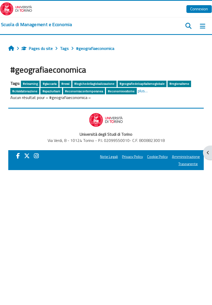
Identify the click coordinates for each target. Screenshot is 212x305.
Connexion (199, 9)
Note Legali (109, 156)
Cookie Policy (157, 156)
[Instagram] (36, 155)
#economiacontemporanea (84, 91)
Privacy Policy (132, 156)
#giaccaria (50, 83)
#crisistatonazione (24, 91)
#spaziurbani (51, 91)
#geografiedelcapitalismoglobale (142, 83)
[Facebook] (18, 155)
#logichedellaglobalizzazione (94, 83)
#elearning (30, 83)
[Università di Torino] (16, 8)
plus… (143, 91)
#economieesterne (121, 91)
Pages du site (41, 48)
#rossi (65, 83)
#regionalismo (179, 83)
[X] (27, 155)
